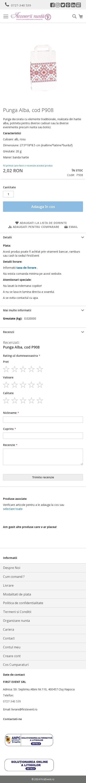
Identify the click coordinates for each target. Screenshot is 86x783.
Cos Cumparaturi (16, 664)
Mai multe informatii (17, 310)
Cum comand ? (14, 576)
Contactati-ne (12, 719)
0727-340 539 (21, 5)
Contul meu (11, 647)
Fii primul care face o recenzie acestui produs (27, 165)
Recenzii (8, 332)
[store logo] (31, 16)
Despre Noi (11, 568)
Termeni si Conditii (17, 612)
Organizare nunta (16, 620)
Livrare (8, 585)
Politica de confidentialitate (23, 603)
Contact (9, 638)
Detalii (7, 237)
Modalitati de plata (17, 594)
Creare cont (12, 656)
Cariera (8, 629)
